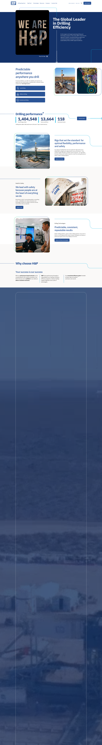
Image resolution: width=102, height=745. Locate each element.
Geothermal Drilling (24, 100)
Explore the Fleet (59, 159)
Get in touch (87, 3)
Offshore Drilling (23, 94)
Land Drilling (22, 88)
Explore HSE (19, 207)
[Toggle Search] (81, 3)
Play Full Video (42, 56)
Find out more (82, 118)
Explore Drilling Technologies (62, 240)
